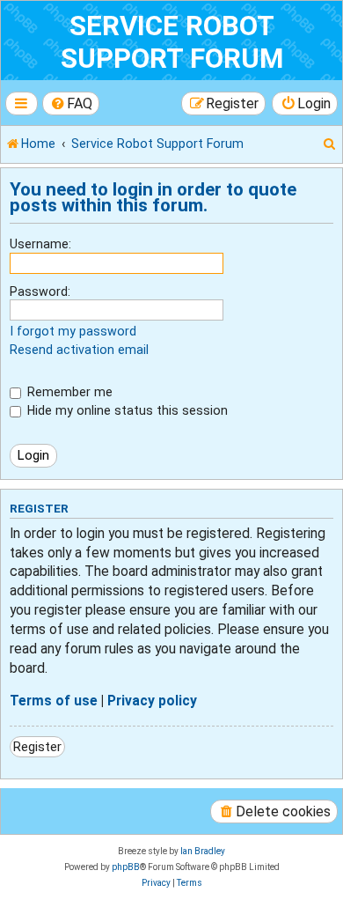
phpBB (126, 867)
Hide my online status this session (126, 410)
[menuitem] (71, 103)
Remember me (68, 392)
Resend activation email (79, 350)
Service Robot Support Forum (172, 42)
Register (37, 747)
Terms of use (54, 701)
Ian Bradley (202, 851)
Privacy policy (152, 701)
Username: (40, 244)
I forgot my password (73, 331)
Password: (40, 291)
